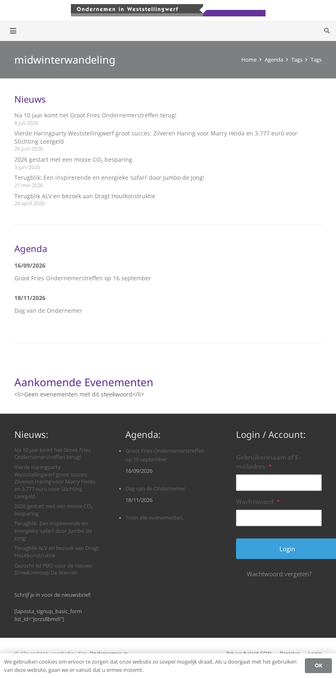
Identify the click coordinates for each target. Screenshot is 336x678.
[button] (13, 30)
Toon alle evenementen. (154, 517)
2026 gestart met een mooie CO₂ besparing (73, 159)
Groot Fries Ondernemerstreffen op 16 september (82, 278)
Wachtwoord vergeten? (279, 574)
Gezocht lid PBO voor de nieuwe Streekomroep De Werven (53, 569)
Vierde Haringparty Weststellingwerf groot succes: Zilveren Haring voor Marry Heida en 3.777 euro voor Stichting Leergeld (54, 482)
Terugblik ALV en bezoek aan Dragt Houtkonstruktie (84, 196)
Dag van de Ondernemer (48, 310)
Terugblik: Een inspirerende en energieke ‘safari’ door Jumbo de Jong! (109, 177)
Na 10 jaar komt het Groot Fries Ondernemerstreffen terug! (95, 115)
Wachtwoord (258, 501)
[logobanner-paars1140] (168, 10)
